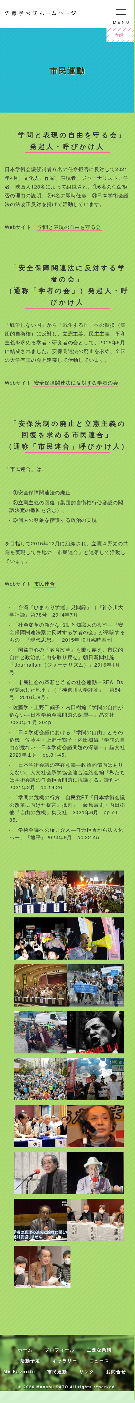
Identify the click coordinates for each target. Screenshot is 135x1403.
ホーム (25, 1349)
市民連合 (44, 583)
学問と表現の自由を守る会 (69, 226)
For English (119, 31)
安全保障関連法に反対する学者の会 (76, 382)
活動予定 (30, 1360)
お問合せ (116, 1371)
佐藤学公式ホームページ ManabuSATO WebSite (31, 12)
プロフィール (60, 1349)
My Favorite (19, 1371)
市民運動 (57, 1371)
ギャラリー (64, 1360)
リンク (86, 1371)
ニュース (99, 1360)
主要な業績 (99, 1349)
